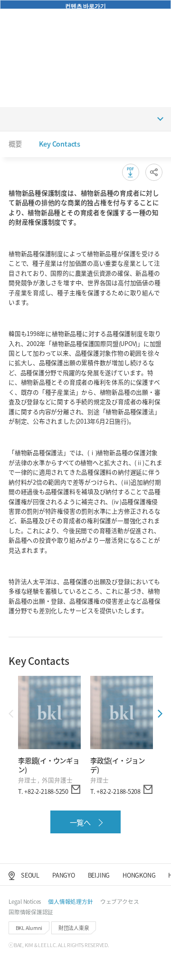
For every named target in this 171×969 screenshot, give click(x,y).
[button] (137, 13)
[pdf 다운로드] (130, 172)
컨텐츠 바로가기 (85, 5)
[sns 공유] (153, 172)
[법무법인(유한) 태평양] (26, 13)
